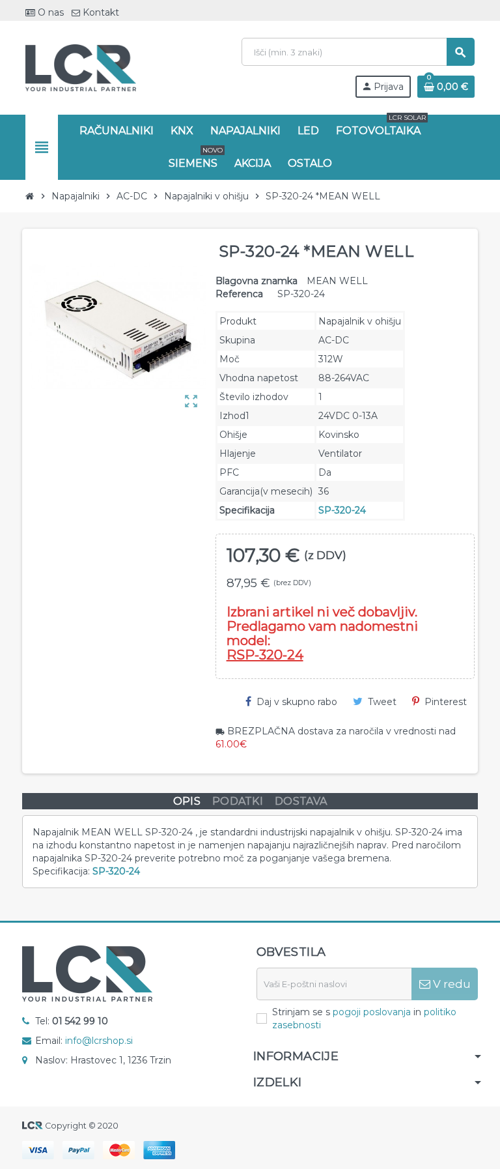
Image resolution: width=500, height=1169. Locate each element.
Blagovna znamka (256, 281)
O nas (49, 12)
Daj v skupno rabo (297, 702)
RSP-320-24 (265, 655)
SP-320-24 (342, 510)
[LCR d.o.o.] (80, 67)
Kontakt (99, 12)
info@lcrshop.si (99, 1040)
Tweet (382, 702)
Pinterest (445, 702)
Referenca (239, 294)
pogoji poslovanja (372, 1012)
